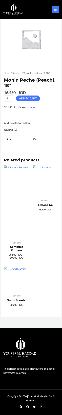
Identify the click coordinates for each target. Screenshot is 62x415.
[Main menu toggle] (55, 9)
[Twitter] (34, 406)
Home (7, 73)
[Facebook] (27, 406)
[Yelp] (21, 406)
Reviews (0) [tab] (10, 129)
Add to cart (28, 98)
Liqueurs (16, 73)
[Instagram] (41, 406)
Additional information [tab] (17, 123)
